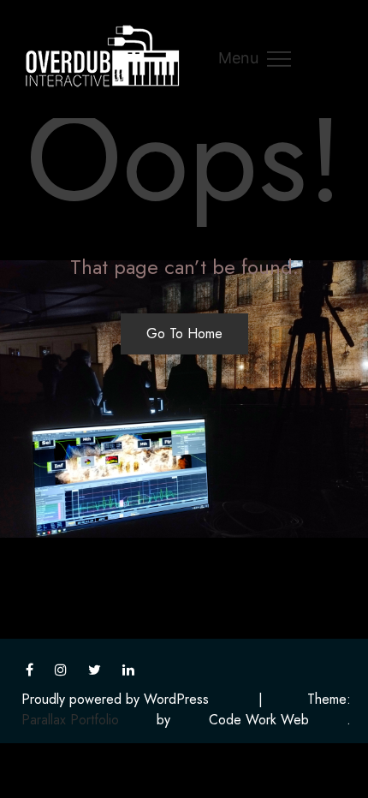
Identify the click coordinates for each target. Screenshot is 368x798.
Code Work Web (259, 720)
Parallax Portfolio (70, 720)
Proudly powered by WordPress (115, 699)
